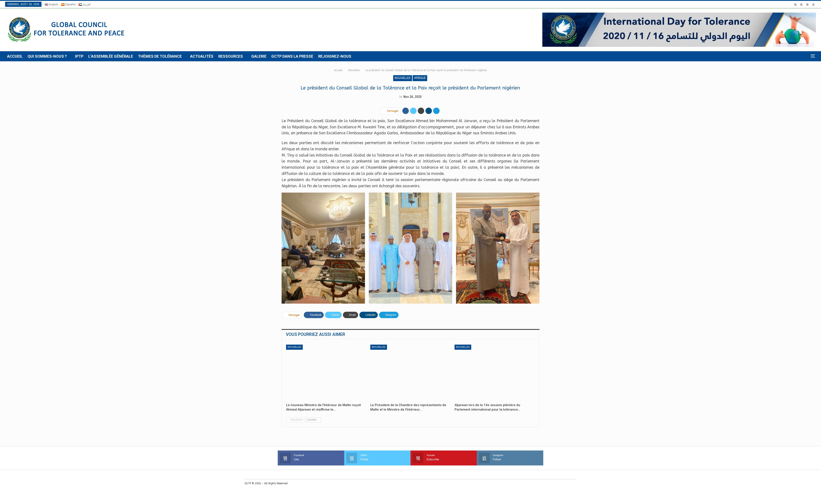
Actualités (201, 56)
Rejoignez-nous (334, 56)
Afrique (420, 78)
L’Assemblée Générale (110, 56)
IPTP (79, 56)
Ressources (230, 56)
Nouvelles (402, 78)
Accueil (15, 56)
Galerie (258, 56)
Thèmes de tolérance (160, 56)
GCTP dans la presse (292, 56)
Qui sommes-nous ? (47, 56)
